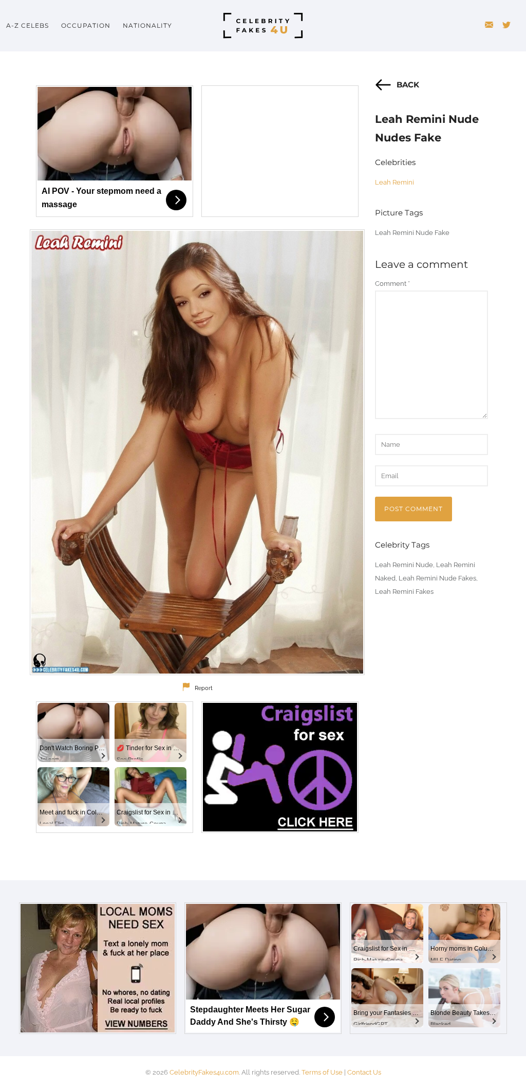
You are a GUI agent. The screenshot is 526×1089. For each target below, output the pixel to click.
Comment (392, 283)
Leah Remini (394, 182)
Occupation (85, 25)
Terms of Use (322, 1072)
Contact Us (364, 1072)
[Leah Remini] (197, 452)
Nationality (147, 25)
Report (204, 688)
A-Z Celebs (27, 25)
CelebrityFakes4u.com (204, 1072)
